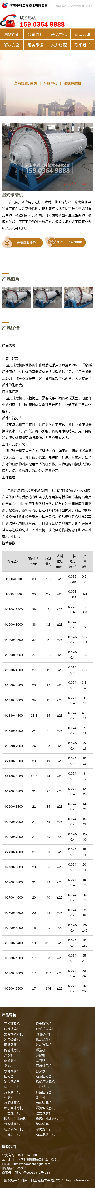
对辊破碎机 (43, 1034)
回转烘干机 (43, 1066)
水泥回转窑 (12, 1071)
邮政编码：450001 (15, 1168)
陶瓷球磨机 (12, 1050)
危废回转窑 (43, 1092)
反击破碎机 (43, 1023)
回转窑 (8, 1076)
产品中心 (59, 35)
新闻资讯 (82, 35)
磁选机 (40, 1050)
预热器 (40, 1071)
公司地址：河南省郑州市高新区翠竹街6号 (30, 1159)
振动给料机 (43, 1039)
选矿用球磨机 (45, 1081)
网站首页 (12, 35)
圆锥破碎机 (12, 1029)
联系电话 (42, 22)
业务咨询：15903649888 (19, 1155)
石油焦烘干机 (45, 1134)
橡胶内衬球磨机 (47, 1118)
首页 (33, 83)
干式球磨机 (12, 1113)
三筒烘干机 (43, 1087)
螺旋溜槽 (10, 1060)
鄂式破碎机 (12, 1023)
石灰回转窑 (43, 1076)
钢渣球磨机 (12, 1124)
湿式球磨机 (72, 83)
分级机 (40, 1055)
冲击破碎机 (12, 1039)
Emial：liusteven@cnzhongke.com (26, 1164)
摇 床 (7, 1066)
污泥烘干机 (12, 1092)
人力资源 (59, 45)
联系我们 (82, 45)
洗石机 (40, 1097)
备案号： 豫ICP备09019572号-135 (26, 1172)
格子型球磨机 (13, 1108)
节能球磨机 (43, 1102)
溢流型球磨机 (45, 1108)
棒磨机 (8, 1097)
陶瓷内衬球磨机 (15, 1118)
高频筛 (40, 1060)
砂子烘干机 (12, 1087)
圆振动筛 (10, 1044)
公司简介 (35, 35)
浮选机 (8, 1055)
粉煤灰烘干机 (13, 1129)
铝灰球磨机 (43, 1124)
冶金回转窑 (12, 1081)
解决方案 (12, 45)
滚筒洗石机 (43, 1129)
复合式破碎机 (13, 1034)
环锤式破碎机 (45, 1029)
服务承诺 (35, 45)
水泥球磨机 (12, 1102)
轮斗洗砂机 (43, 1044)
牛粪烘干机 (12, 1134)
